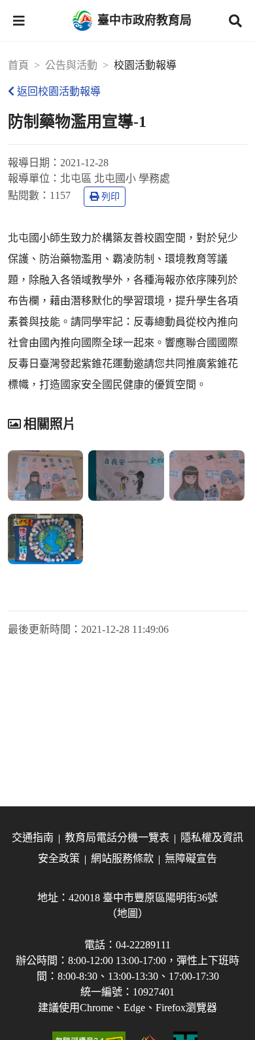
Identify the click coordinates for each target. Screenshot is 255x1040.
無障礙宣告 (191, 858)
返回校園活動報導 (59, 91)
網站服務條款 (122, 858)
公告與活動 (71, 65)
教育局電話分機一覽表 (117, 837)
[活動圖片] (45, 475)
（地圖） (127, 913)
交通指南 (33, 837)
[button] (19, 21)
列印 (110, 197)
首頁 (18, 65)
